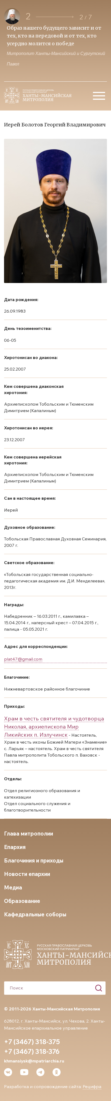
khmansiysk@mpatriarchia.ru (34, 1061)
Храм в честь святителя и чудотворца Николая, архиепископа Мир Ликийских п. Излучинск (54, 726)
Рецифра (92, 1086)
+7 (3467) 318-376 (32, 1051)
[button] (55, 17)
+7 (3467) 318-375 (32, 1042)
